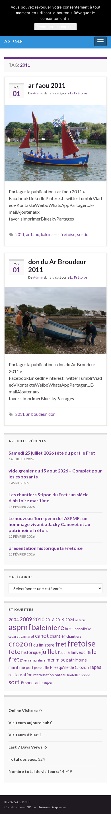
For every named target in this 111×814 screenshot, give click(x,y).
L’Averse (26, 660)
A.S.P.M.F (13, 41)
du (35, 644)
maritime (39, 660)
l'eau (61, 652)
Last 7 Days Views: (26, 747)
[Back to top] (98, 801)
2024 (69, 620)
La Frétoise (78, 93)
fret (61, 644)
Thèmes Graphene (51, 807)
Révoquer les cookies (55, 26)
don (52, 414)
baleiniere (50, 234)
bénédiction (83, 629)
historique (31, 652)
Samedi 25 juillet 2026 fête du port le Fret (52, 452)
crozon (20, 643)
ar (28, 414)
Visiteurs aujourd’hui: (29, 722)
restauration (20, 674)
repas (95, 667)
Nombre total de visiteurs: (34, 771)
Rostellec (73, 675)
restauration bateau (49, 675)
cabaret (14, 636)
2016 (49, 620)
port (29, 667)
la (68, 652)
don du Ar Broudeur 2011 (57, 266)
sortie (82, 234)
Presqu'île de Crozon (69, 667)
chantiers (73, 636)
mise (60, 659)
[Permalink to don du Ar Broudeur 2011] (55, 320)
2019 (59, 620)
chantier (57, 636)
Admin (38, 93)
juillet (49, 651)
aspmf (20, 627)
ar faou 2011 (46, 85)
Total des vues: (23, 759)
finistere (46, 644)
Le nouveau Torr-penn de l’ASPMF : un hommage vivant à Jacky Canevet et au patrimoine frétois (49, 524)
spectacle (34, 682)
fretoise (67, 234)
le (88, 651)
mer (50, 659)
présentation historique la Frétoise (46, 548)
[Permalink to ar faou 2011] (55, 142)
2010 (38, 619)
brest (69, 628)
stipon (48, 683)
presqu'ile (41, 667)
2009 (26, 619)
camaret (27, 636)
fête (14, 651)
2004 (14, 619)
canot (42, 635)
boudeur (39, 414)
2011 (19, 234)
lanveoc (78, 652)
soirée (85, 675)
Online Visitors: (24, 710)
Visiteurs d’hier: (24, 734)
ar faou (32, 234)
